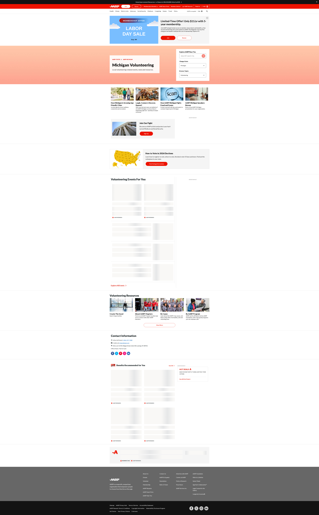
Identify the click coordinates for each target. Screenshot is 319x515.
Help (199, 11)
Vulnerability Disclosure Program (155, 508)
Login (204, 6)
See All (171, 365)
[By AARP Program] (197, 305)
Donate (145, 477)
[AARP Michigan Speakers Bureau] (196, 94)
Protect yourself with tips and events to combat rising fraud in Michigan (171, 108)
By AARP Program (193, 314)
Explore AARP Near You (187, 52)
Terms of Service (133, 505)
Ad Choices (113, 511)
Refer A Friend (164, 484)
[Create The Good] (121, 305)
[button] (206, 11)
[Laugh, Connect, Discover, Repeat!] (147, 94)
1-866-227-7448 (127, 340)
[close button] (207, 18)
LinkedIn (128, 353)
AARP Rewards (188, 6)
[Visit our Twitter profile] (196, 508)
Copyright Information (138, 508)
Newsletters (163, 481)
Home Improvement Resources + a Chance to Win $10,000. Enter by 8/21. (158, 2)
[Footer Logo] (121, 479)
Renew (184, 38)
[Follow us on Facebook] (191, 508)
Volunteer (145, 481)
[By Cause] (172, 305)
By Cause (164, 314)
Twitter (116, 353)
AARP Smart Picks (164, 6)
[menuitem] (112, 12)
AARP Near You (147, 495)
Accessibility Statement (146, 505)
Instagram (124, 353)
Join (168, 38)
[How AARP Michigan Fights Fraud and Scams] (171, 94)
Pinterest (120, 353)
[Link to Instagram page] (201, 508)
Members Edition (175, 6)
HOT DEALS (184, 369)
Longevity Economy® (199, 494)
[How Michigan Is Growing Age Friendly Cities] (122, 94)
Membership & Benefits (150, 6)
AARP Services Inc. (181, 488)
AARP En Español (164, 477)
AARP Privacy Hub (121, 505)
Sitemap (112, 505)
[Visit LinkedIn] (206, 508)
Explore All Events (117, 286)
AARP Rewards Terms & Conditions (120, 508)
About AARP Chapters (144, 314)
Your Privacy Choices (124, 511)
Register (197, 6)
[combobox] (192, 56)
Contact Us (163, 474)
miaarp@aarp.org (124, 343)
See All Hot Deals (184, 379)
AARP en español (191, 11)
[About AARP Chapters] (147, 305)
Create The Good (116, 314)
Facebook (112, 353)
